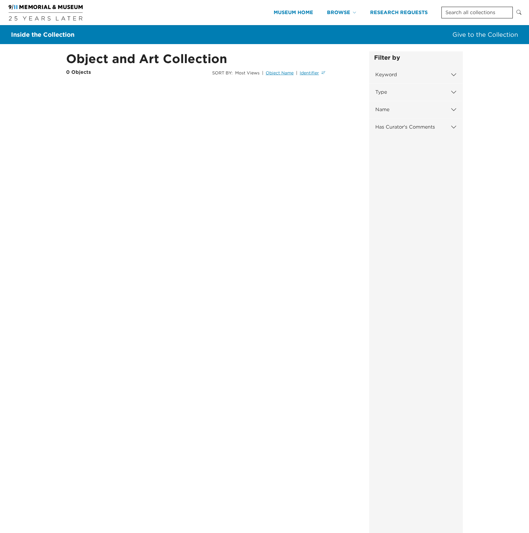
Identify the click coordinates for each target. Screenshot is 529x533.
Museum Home (293, 12)
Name (382, 109)
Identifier (309, 72)
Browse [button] (338, 12)
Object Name (280, 72)
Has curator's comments (405, 127)
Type (381, 92)
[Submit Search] (518, 12)
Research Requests (399, 12)
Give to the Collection (485, 34)
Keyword (386, 74)
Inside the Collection (42, 34)
